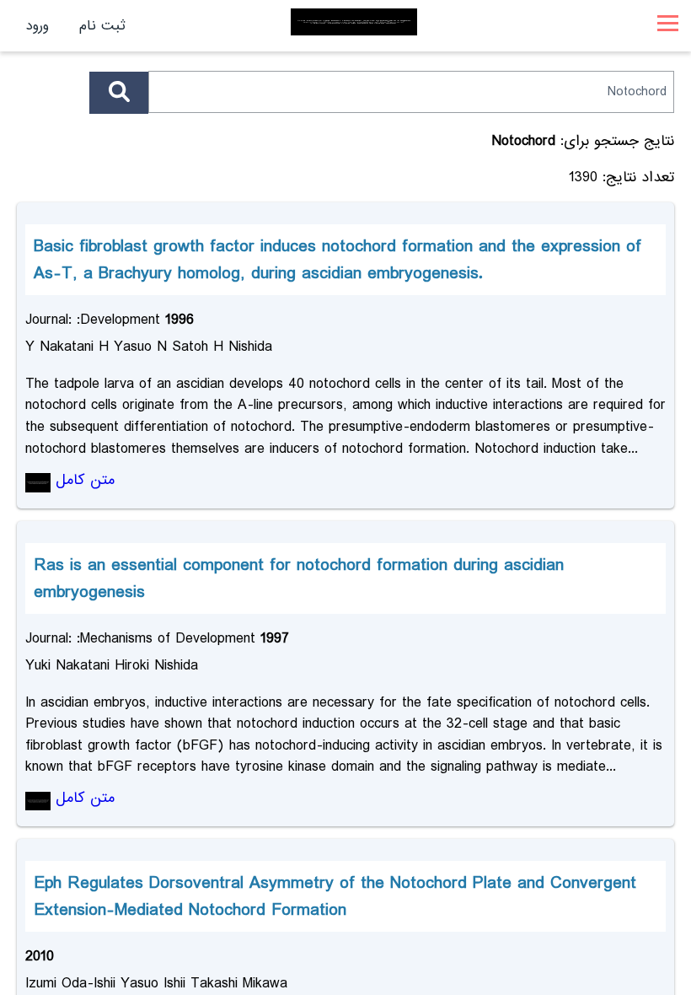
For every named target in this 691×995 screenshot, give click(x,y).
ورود (37, 25)
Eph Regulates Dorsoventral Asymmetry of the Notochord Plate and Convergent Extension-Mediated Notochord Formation (335, 896)
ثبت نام (102, 25)
